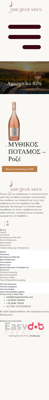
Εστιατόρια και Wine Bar (10, 237)
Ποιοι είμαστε (6, 242)
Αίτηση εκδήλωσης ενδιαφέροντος (14, 248)
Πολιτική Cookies (7, 277)
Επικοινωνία (5, 245)
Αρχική (3, 232)
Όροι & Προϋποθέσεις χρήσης (12, 280)
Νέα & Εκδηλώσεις (8, 240)
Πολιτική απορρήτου (8, 275)
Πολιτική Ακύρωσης (8, 272)
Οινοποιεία (4, 235)
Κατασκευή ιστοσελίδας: (11, 321)
